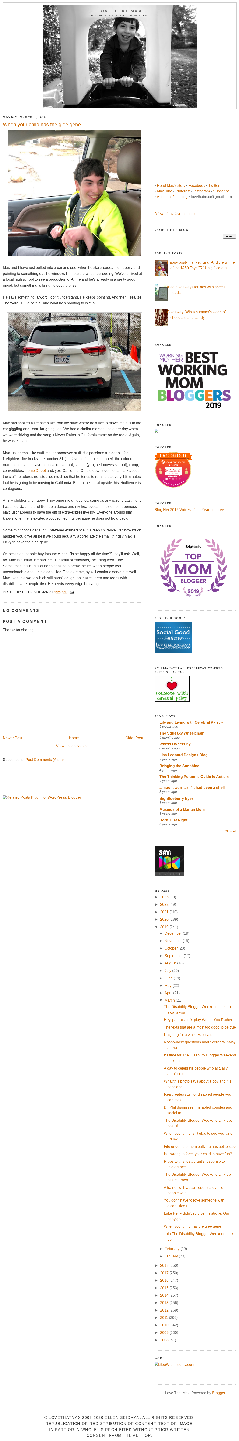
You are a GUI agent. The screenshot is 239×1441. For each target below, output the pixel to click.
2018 (164, 1265)
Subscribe (221, 191)
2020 (164, 919)
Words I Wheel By (175, 744)
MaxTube (164, 191)
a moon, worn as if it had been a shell (192, 788)
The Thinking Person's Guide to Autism (194, 777)
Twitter (213, 185)
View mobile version (73, 746)
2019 (164, 927)
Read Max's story (171, 185)
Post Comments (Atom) (44, 760)
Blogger (218, 1393)
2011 (164, 1318)
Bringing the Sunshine (179, 766)
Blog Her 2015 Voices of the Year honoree (189, 510)
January (172, 1256)
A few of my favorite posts (175, 214)
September (174, 956)
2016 (164, 1280)
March (170, 1000)
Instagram (201, 191)
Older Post (134, 738)
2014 (164, 1295)
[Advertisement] (190, 141)
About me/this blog (172, 197)
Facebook (197, 185)
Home (74, 738)
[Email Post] (72, 592)
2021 (164, 912)
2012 (164, 1310)
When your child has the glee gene (192, 1226)
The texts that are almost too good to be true (200, 1027)
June (169, 978)
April (169, 993)
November (174, 941)
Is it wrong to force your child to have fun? (198, 1154)
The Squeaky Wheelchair (181, 733)
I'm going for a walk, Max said (188, 1035)
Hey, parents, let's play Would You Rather (198, 1020)
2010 (164, 1325)
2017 (164, 1273)
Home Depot (35, 471)
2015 (164, 1288)
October (172, 948)
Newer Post (12, 738)
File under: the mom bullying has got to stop (200, 1146)
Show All (230, 831)
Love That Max (119, 11)
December (174, 933)
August (171, 963)
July (168, 971)
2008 (164, 1340)
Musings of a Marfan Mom (182, 809)
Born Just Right (173, 820)
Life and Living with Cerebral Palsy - (191, 722)
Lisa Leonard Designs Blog (183, 755)
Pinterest (183, 191)
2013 (164, 1303)
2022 (164, 904)
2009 (164, 1333)
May (168, 986)
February (172, 1249)
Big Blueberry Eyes (176, 799)
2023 (164, 897)
